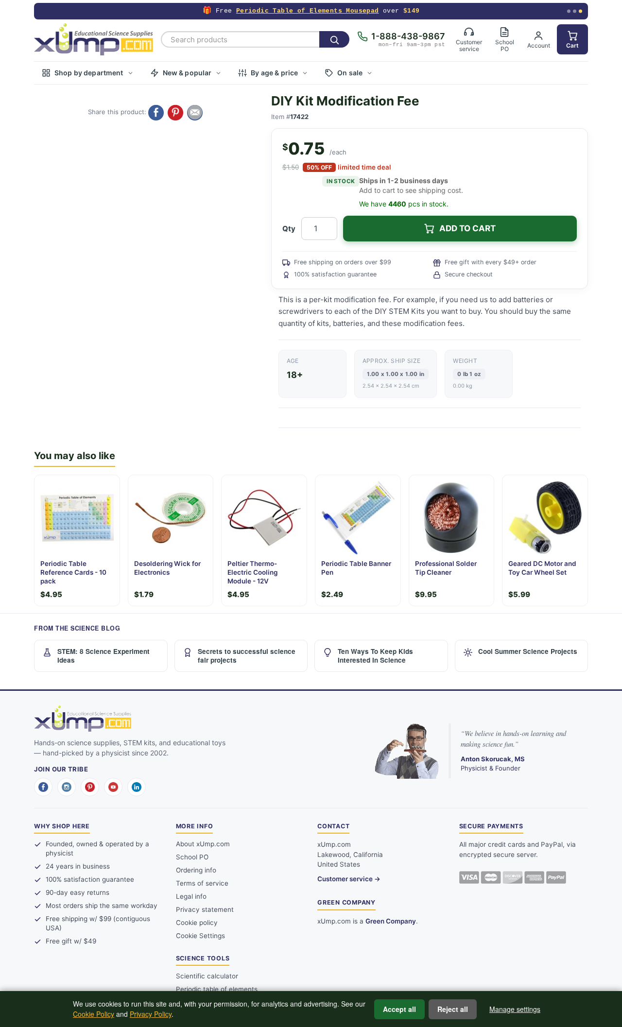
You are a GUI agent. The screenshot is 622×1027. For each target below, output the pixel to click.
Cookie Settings (200, 936)
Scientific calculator (207, 976)
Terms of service (202, 883)
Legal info (191, 896)
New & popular (187, 72)
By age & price (274, 72)
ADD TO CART (467, 228)
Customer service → (348, 879)
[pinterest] (90, 787)
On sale (350, 72)
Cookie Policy (93, 1014)
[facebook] (43, 787)
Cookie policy (197, 922)
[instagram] (66, 787)
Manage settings (514, 1009)
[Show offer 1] (568, 11)
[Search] (334, 39)
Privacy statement (205, 909)
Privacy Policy (151, 1014)
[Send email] (195, 112)
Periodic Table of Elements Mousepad (307, 11)
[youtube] (113, 787)
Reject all (452, 1009)
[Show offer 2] (574, 11)
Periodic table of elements (217, 989)
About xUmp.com (203, 844)
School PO (192, 857)
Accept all (399, 1009)
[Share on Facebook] (156, 112)
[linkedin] (136, 787)
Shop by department (88, 72)
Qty (288, 228)
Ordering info (196, 870)
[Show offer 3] (580, 11)
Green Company (390, 921)
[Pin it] (175, 112)
